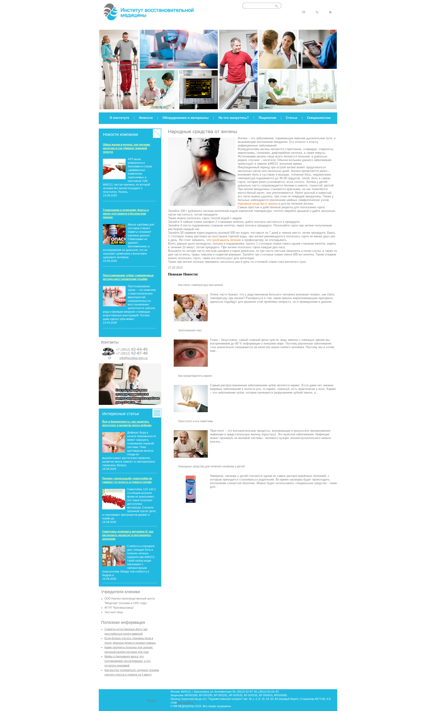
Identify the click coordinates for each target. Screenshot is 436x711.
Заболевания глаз (190, 330)
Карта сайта (185, 702)
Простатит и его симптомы (195, 421)
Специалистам (318, 117)
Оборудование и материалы (186, 117)
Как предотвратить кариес (195, 375)
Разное (151, 700)
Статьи (291, 117)
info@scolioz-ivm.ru (133, 358)
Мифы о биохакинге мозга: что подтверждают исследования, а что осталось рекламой (127, 661)
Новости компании (120, 134)
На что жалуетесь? (233, 117)
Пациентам (267, 117)
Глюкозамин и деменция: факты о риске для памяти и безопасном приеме (126, 213)
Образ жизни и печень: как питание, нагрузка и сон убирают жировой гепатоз (127, 148)
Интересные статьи (120, 413)
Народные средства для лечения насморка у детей (211, 466)
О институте (119, 117)
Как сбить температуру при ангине (200, 285)
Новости (146, 117)
